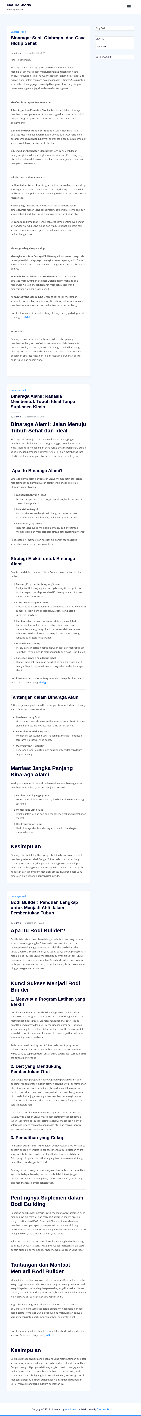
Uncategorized (18, 31)
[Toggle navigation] (129, 6)
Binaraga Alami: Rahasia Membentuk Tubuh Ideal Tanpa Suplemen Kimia (43, 401)
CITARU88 (100, 46)
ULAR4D (99, 38)
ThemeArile (103, 1409)
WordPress (70, 1409)
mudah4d (26, 317)
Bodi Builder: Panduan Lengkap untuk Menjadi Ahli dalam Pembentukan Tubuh (44, 908)
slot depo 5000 (103, 57)
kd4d (48, 1335)
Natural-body (19, 5)
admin (16, 52)
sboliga (43, 682)
